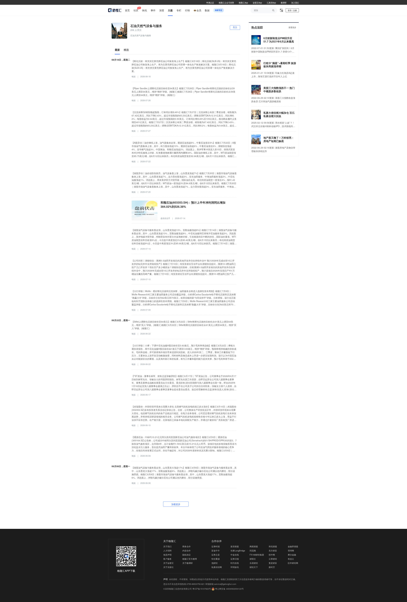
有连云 (291, 558)
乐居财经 (254, 562)
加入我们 (295, 2)
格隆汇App (243, 2)
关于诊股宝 (168, 562)
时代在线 (235, 562)
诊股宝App (257, 2)
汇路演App (271, 2)
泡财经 (214, 562)
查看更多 (292, 27)
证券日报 (235, 558)
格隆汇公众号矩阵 (226, 2)
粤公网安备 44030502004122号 (229, 588)
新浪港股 (235, 546)
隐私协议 (186, 554)
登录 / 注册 (292, 10)
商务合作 (186, 546)
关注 (235, 27)
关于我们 (167, 546)
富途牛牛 (215, 550)
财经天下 (254, 567)
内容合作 (186, 550)
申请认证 (210, 2)
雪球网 (291, 550)
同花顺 (253, 550)
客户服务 (167, 558)
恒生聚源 (215, 558)
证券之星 (215, 554)
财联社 (253, 558)
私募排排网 (216, 567)
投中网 (272, 554)
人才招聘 (167, 550)
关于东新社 (168, 567)
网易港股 (254, 546)
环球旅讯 (235, 567)
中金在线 (235, 554)
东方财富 (273, 550)
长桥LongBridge (238, 550)
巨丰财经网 (293, 562)
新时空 (272, 567)
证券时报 (215, 546)
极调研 (283, 2)
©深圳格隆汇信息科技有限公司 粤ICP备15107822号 (187, 588)
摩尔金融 (292, 554)
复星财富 (273, 562)
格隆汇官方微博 (189, 558)
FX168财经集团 (257, 554)
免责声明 (167, 554)
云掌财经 (273, 558)
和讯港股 (273, 546)
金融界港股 (293, 546)
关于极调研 (187, 562)
